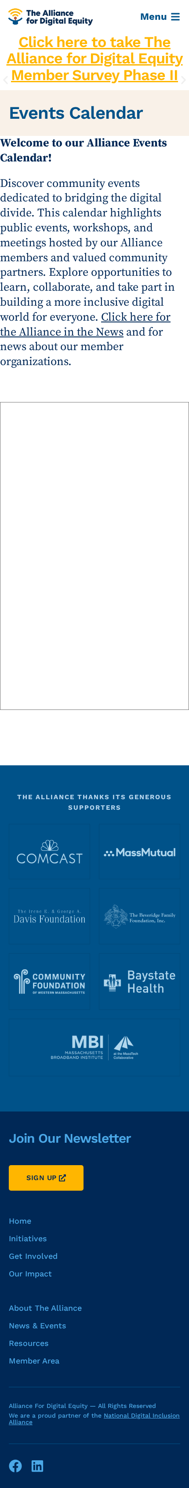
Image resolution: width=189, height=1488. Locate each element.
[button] (5, 80)
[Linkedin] (37, 1466)
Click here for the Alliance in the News (85, 325)
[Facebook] (15, 1466)
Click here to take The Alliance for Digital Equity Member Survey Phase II (95, 58)
